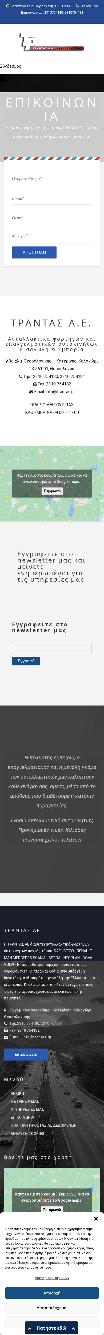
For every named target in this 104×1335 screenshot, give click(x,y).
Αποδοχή (52, 1293)
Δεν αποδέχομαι (52, 1307)
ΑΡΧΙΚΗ (17, 1093)
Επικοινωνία (26, 1054)
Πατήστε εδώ (51, 1328)
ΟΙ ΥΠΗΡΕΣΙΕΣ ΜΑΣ (27, 1109)
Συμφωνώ (52, 491)
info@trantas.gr (36, 1037)
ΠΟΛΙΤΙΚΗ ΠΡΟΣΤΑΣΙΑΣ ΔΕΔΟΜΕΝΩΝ (44, 1125)
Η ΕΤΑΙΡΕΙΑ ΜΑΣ (25, 1101)
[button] (96, 1218)
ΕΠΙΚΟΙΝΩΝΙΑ (22, 1117)
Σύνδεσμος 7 (7, 69)
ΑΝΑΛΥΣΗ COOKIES (27, 1133)
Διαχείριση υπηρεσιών (52, 1278)
